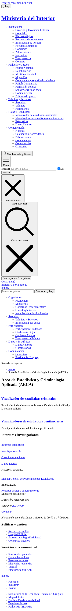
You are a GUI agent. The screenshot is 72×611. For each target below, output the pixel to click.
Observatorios (23, 347)
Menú (6, 165)
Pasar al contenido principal (16, 2)
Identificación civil (25, 74)
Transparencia (23, 58)
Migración (21, 77)
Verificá (12, 566)
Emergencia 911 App (20, 569)
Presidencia (21, 300)
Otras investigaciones (13, 457)
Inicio (11, 369)
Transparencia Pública (27, 338)
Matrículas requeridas (20, 563)
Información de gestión (28, 42)
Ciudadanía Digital (25, 332)
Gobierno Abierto (25, 335)
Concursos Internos (19, 540)
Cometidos (21, 33)
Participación (15, 325)
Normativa (21, 55)
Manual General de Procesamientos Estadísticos (27, 478)
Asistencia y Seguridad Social (24, 537)
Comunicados (23, 140)
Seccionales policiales (20, 554)
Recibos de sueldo (18, 531)
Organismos (15, 297)
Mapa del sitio (16, 597)
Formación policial (25, 86)
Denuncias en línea (18, 557)
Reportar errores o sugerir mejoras (20, 490)
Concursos (21, 48)
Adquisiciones (23, 52)
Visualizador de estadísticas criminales (36, 115)
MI (62, 168)
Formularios (22, 108)
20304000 (18, 505)
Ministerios (21, 303)
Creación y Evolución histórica (32, 30)
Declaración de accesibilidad (24, 600)
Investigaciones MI (11, 451)
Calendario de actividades (29, 133)
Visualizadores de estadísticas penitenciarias (39, 118)
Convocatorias (23, 143)
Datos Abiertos (23, 124)
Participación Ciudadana (28, 328)
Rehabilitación (23, 70)
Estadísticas (21, 121)
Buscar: (5, 168)
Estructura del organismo (29, 39)
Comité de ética (24, 92)
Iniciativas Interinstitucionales (31, 313)
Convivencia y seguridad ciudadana (35, 80)
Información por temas (27, 322)
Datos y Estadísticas (19, 111)
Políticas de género (25, 96)
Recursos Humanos (26, 45)
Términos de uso (17, 603)
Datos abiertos (9, 463)
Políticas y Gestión (18, 64)
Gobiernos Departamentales (30, 306)
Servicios (20, 102)
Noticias (19, 130)
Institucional (15, 26)
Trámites (20, 105)
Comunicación (16, 127)
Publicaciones (23, 137)
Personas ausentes (18, 560)
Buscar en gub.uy (45, 291)
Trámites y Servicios (19, 99)
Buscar (19, 154)
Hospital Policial (17, 534)
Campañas (21, 146)
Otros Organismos (25, 310)
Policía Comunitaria (26, 83)
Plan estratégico (24, 36)
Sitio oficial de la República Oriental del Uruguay (35, 593)
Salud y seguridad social (28, 89)
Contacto (20, 61)
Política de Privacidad (20, 606)
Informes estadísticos (12, 444)
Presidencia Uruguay (26, 357)
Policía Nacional (24, 67)
